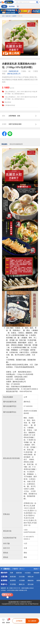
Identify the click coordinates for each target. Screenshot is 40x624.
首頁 (3, 16)
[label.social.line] (10, 133)
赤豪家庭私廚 (13, 71)
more (36, 569)
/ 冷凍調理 (13, 16)
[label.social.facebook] (4, 133)
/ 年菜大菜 (19, 16)
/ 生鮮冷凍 (7, 16)
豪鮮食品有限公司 (14, 73)
